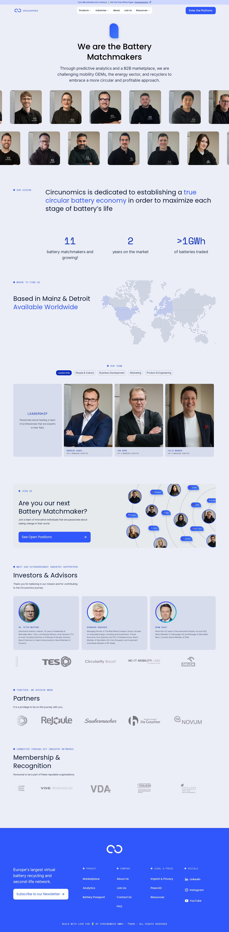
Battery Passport (94, 897)
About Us (123, 879)
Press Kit (156, 888)
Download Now (141, 2)
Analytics (89, 888)
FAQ (119, 906)
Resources (157, 897)
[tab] (64, 372)
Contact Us (124, 897)
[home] (26, 10)
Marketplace (91, 879)
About (116, 10)
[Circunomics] (114, 849)
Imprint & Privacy (162, 879)
